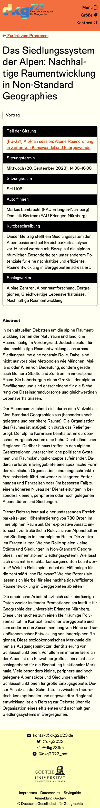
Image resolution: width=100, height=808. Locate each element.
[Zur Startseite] (28, 11)
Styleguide (72, 793)
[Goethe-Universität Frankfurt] (50, 774)
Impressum (28, 793)
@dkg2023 (53, 742)
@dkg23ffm (53, 748)
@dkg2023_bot (53, 754)
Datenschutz (50, 793)
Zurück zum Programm (27, 36)
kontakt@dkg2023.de (53, 736)
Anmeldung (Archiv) (50, 798)
